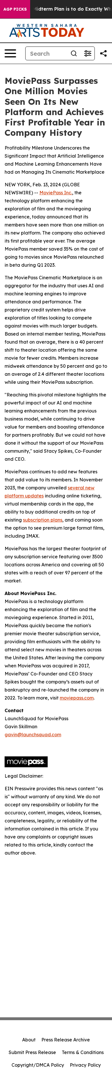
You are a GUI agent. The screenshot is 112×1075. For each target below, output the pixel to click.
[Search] (74, 53)
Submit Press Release (32, 1052)
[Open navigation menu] (10, 53)
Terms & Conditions (83, 1052)
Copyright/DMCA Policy (37, 1065)
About (29, 1040)
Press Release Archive (65, 1040)
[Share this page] (103, 53)
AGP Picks (15, 9)
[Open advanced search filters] (87, 53)
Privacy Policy (85, 1065)
